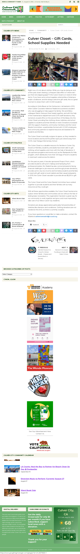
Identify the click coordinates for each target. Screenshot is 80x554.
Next (75, 9)
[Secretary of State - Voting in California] (40, 450)
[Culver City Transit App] (40, 426)
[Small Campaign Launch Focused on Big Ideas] (6, 150)
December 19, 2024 (37, 49)
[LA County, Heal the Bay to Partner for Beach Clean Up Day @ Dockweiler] (6, 113)
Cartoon (70, 17)
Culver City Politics (13, 143)
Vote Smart (49, 17)
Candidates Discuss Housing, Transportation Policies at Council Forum (19, 165)
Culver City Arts (11, 194)
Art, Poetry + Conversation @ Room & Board (18, 224)
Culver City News (11, 31)
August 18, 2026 (18, 184)
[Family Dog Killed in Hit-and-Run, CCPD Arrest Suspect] (6, 57)
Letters (60, 17)
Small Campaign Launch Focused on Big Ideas (18, 149)
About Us (20, 21)
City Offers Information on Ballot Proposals (18, 180)
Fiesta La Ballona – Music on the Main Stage (18, 129)
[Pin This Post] (44, 85)
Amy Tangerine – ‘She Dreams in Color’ (18, 210)
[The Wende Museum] (40, 370)
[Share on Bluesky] (71, 85)
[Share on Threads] (75, 85)
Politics (38, 17)
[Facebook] (70, 2)
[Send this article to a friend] (48, 85)
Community (20, 17)
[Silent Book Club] (6, 201)
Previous (32, 9)
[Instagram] (78, 2)
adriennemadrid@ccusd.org (46, 216)
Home (4, 17)
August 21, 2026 (18, 46)
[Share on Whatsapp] (57, 85)
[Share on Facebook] (30, 85)
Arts (30, 17)
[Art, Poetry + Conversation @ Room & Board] (6, 225)
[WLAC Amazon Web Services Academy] (40, 313)
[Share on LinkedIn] (39, 85)
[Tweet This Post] (34, 85)
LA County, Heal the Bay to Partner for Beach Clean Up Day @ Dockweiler (19, 114)
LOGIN (50, 549)
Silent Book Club (18, 198)
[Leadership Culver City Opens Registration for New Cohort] (6, 97)
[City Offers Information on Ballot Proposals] (6, 181)
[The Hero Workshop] (40, 398)
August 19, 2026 (18, 81)
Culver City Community (14, 90)
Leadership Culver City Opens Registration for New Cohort (19, 97)
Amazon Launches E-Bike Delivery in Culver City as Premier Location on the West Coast (19, 74)
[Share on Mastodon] (62, 85)
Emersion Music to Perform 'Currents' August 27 (42, 486)
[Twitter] (74, 2)
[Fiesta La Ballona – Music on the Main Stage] (6, 130)
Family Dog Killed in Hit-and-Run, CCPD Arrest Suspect (18, 57)
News (11, 17)
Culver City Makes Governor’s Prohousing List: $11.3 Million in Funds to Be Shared (19, 40)
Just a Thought (8, 21)
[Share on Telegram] (66, 85)
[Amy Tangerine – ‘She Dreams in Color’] (6, 211)
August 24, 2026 (18, 103)
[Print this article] (53, 85)
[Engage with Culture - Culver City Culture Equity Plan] (40, 342)
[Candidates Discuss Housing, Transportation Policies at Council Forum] (6, 164)
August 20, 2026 (18, 171)
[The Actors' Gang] (53, 242)
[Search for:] (67, 25)
